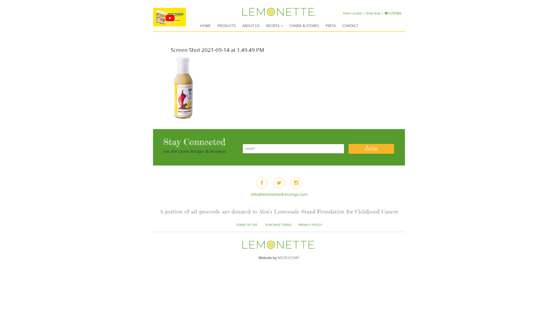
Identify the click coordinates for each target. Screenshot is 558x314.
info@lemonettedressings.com (279, 194)
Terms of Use (247, 225)
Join (371, 148)
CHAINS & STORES (304, 25)
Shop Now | (374, 13)
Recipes (273, 25)
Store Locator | (354, 13)
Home (205, 25)
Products (226, 25)
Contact (350, 25)
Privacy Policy (310, 225)
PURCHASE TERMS (278, 225)
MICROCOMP (288, 257)
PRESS (331, 25)
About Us (251, 25)
